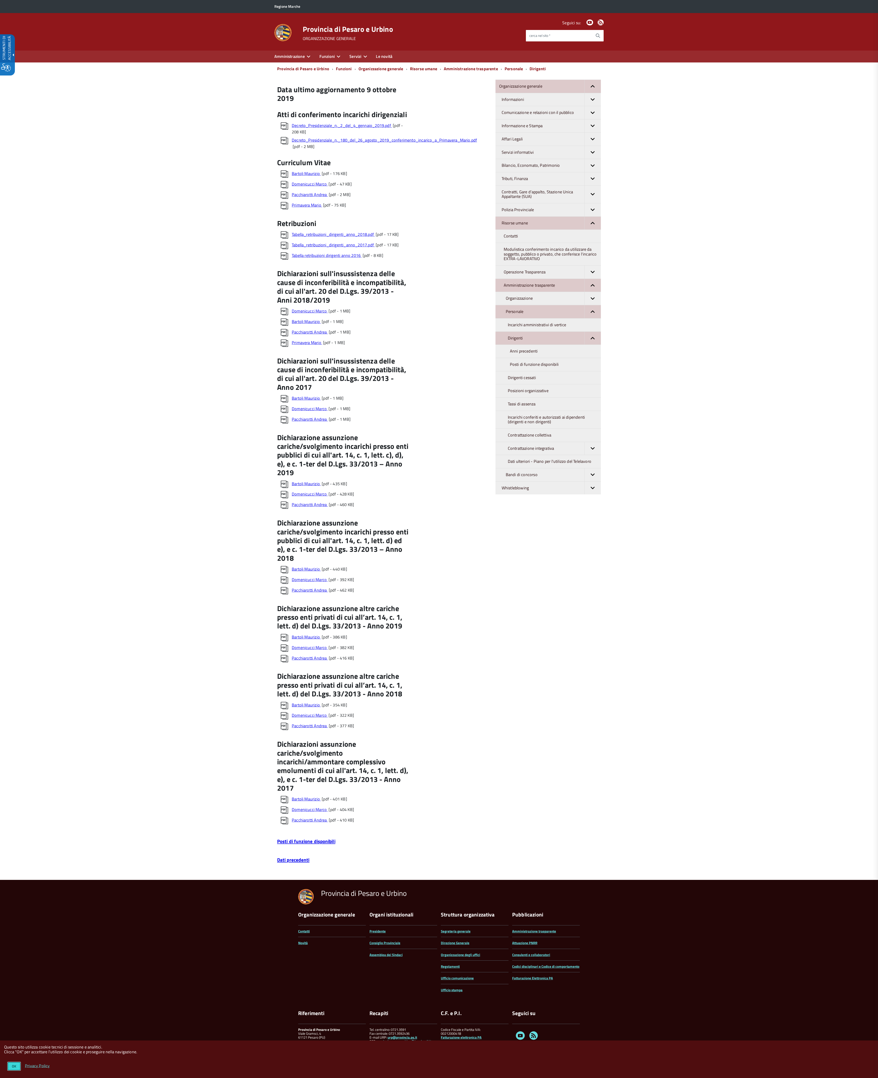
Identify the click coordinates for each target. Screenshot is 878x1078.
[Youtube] (589, 23)
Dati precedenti (293, 859)
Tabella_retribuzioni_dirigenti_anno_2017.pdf (333, 245)
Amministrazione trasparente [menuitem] (529, 285)
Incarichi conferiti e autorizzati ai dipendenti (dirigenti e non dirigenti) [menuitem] (546, 419)
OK (14, 1066)
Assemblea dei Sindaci (386, 954)
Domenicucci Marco (310, 184)
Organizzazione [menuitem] (519, 298)
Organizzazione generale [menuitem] (520, 86)
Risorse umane (423, 69)
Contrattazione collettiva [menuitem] (529, 435)
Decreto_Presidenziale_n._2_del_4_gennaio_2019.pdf (342, 125)
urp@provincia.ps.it (402, 1037)
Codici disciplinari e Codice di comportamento (545, 966)
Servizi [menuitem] (355, 56)
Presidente (377, 931)
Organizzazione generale (381, 69)
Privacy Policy (37, 1065)
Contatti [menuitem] (511, 236)
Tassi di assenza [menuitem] (522, 404)
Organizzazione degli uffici (460, 954)
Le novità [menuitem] (384, 56)
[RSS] (601, 23)
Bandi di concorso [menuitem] (522, 475)
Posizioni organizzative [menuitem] (528, 391)
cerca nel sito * (539, 36)
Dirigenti (538, 69)
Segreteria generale (456, 931)
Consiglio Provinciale (384, 943)
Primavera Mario (307, 205)
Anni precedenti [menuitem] (524, 351)
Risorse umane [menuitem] (515, 223)
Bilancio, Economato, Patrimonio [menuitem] (531, 165)
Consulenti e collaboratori (531, 954)
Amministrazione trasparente (471, 69)
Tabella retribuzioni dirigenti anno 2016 (326, 255)
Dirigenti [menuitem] (515, 338)
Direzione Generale (455, 943)
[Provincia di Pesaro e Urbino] (283, 32)
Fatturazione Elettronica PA (532, 978)
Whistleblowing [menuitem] (515, 488)
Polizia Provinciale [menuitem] (518, 210)
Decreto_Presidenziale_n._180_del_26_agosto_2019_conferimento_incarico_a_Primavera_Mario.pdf (384, 140)
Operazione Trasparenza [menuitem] (525, 272)
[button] (592, 86)
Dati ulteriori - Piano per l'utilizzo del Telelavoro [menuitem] (549, 461)
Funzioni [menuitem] (327, 56)
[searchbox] (559, 35)
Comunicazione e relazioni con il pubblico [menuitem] (538, 112)
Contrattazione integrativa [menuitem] (531, 448)
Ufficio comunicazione (457, 978)
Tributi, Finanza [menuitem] (515, 178)
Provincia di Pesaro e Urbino (348, 29)
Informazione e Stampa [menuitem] (522, 126)
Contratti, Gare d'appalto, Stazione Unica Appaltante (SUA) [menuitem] (537, 194)
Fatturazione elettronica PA (461, 1037)
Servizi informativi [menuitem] (518, 152)
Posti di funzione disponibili (306, 841)
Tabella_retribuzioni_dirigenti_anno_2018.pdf (333, 234)
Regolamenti (450, 966)
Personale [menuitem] (515, 311)
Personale (514, 69)
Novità (303, 943)
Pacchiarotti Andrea (310, 194)
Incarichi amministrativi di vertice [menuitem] (537, 325)
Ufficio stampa (452, 990)
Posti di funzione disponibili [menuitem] (534, 364)
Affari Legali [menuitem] (512, 139)
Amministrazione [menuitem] (289, 56)
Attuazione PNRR (524, 943)
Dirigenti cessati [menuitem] (522, 378)
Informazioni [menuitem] (513, 99)
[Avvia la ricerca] (598, 35)
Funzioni (344, 69)
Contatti (304, 931)
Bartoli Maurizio (306, 173)
